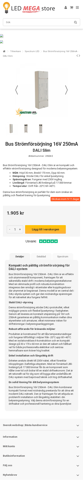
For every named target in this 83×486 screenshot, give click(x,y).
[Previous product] (77, 55)
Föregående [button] (16, 90)
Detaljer (19, 256)
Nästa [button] (66, 90)
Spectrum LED (32, 51)
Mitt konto (9, 446)
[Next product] (79, 55)
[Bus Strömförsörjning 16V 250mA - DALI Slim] (11, 128)
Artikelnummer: (37, 156)
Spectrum (62, 256)
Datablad (41, 256)
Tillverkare (15, 51)
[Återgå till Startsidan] (4, 51)
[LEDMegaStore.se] (29, 7)
